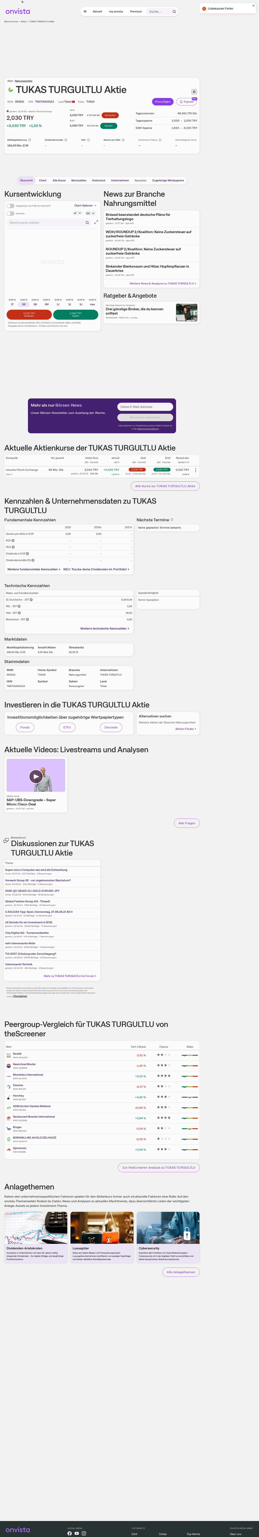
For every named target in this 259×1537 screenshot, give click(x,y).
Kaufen (109, 125)
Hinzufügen (163, 101)
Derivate (111, 727)
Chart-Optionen (83, 205)
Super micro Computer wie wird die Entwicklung (36, 870)
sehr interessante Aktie (20, 943)
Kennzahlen (78, 180)
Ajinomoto (19, 1148)
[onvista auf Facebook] (69, 1534)
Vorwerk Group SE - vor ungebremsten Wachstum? (38, 880)
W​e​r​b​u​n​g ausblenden (133, 48)
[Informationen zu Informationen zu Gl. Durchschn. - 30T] (31, 599)
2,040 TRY (162, 469)
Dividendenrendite (54, 139)
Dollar (163, 1534)
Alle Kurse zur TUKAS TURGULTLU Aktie (165, 486)
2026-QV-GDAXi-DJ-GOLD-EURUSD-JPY (32, 891)
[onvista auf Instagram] (84, 1534)
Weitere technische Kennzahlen (103, 628)
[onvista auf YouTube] (77, 1534)
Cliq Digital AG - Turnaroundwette (27, 933)
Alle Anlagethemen (181, 1272)
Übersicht (26, 180)
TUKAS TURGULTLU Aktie (41, 21)
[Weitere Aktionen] (195, 470)
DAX (134, 1534)
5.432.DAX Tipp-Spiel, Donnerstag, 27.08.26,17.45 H (39, 912)
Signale (189, 101)
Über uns (235, 1534)
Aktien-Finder (184, 729)
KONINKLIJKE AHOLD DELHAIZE (34, 1137)
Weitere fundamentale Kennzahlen (32, 569)
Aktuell (97, 11)
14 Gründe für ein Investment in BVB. (29, 922)
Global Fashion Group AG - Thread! (27, 901)
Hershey (18, 1096)
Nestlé (17, 1054)
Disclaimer (20, 996)
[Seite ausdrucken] (194, 91)
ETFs (67, 727)
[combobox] (49, 223)
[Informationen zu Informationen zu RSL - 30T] (19, 606)
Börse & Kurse (11, 21)
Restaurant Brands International (34, 1116)
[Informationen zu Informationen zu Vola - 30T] (19, 613)
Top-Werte (193, 1534)
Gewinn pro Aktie (112, 139)
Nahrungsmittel (23, 80)
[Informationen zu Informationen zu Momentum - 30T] (27, 619)
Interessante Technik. (19, 964)
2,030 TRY (137, 469)
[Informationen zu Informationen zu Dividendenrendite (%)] (33, 560)
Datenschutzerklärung (148, 428)
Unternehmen (120, 180)
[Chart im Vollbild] (96, 222)
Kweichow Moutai (24, 1064)
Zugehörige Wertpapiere (168, 180)
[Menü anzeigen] (85, 11)
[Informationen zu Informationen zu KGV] (13, 540)
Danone (18, 1085)
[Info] (29, 140)
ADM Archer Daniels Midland (32, 1106)
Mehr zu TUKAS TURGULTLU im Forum (69, 976)
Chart (42, 180)
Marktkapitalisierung (17, 139)
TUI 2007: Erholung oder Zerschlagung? (30, 954)
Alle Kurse (59, 180)
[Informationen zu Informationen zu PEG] (13, 547)
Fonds (25, 727)
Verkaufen (110, 115)
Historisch (98, 180)
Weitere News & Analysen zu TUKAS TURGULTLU (162, 283)
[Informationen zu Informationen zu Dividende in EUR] (27, 553)
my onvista (116, 11)
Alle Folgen (187, 823)
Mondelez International (28, 1075)
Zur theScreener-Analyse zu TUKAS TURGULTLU (158, 1167)
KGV (83, 139)
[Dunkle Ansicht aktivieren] (22, 1)
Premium (136, 11)
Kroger (17, 1127)
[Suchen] (174, 12)
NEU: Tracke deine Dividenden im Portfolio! (95, 569)
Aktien (24, 21)
